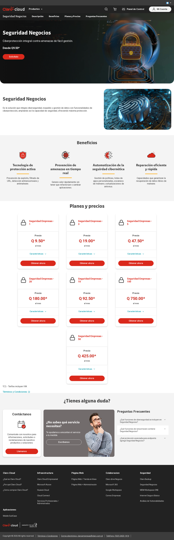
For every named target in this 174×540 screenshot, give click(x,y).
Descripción (37, 16)
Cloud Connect (43, 495)
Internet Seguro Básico (150, 495)
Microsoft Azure (44, 484)
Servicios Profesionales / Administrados (48, 502)
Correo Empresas (113, 495)
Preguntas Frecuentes (96, 16)
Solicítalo (13, 56)
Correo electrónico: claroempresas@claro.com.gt (82, 536)
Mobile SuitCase (10, 516)
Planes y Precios (72, 16)
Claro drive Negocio (114, 479)
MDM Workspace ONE (149, 490)
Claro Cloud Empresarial (47, 479)
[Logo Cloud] (13, 8)
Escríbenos (64, 442)
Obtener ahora (38, 263)
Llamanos (22, 451)
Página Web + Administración (84, 484)
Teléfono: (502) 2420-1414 (117, 536)
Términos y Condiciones (15, 392)
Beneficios (54, 16)
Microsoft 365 (112, 484)
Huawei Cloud (43, 490)
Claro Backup (145, 479)
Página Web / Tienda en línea (84, 479)
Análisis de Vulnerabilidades (152, 501)
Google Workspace (114, 490)
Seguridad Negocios (148, 484)
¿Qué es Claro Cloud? (12, 479)
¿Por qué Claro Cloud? (12, 484)
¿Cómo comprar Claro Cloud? (15, 490)
